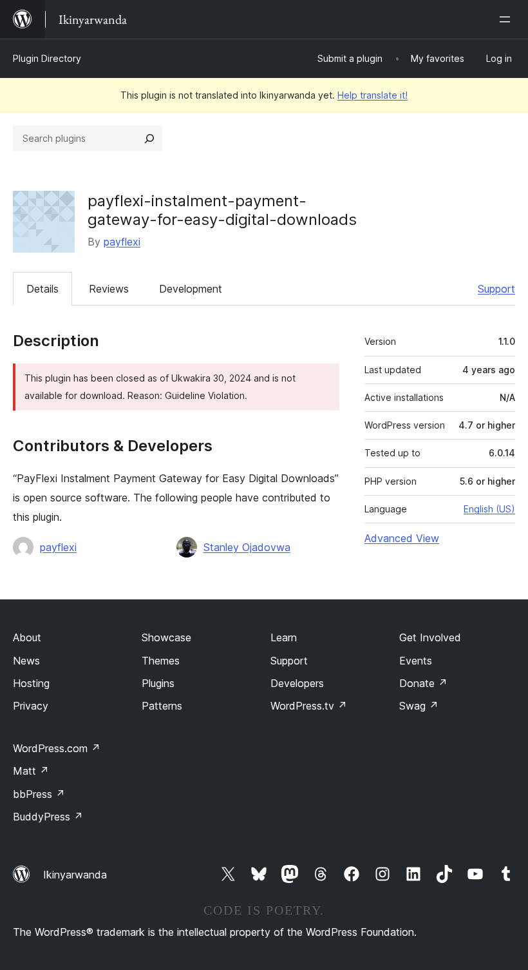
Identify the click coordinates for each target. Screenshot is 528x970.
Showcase (166, 637)
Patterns (162, 705)
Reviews (109, 288)
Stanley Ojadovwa (246, 547)
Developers (297, 683)
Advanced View (401, 538)
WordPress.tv (308, 705)
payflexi (122, 241)
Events (415, 660)
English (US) (489, 508)
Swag (418, 705)
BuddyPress (48, 816)
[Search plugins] (149, 138)
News (26, 660)
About (27, 637)
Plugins (158, 683)
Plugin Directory (47, 58)
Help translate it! (372, 95)
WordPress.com (56, 748)
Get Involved (430, 637)
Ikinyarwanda (75, 874)
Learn (283, 637)
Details (42, 288)
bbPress (39, 794)
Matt (31, 770)
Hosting (31, 683)
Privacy (30, 705)
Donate (423, 683)
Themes (161, 660)
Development (190, 288)
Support (496, 288)
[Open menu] (507, 19)
